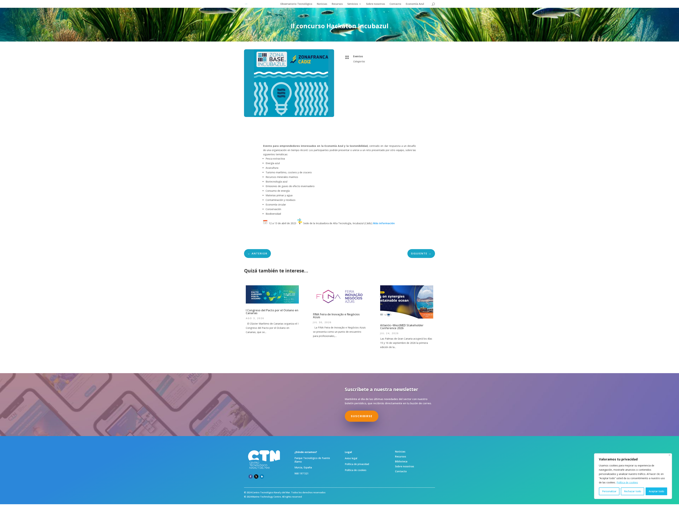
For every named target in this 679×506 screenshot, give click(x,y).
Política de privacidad (357, 464)
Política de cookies (627, 482)
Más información (384, 223)
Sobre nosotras (375, 4)
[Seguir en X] (256, 476)
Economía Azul (415, 4)
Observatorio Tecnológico (296, 4)
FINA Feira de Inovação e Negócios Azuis (336, 315)
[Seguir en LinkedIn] (262, 476)
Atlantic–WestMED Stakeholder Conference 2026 (401, 326)
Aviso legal (351, 458)
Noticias (322, 4)
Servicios (352, 4)
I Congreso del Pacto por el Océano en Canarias (272, 311)
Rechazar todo (632, 491)
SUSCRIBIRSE (361, 416)
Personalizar (609, 491)
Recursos (337, 4)
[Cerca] (669, 455)
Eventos (358, 56)
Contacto (395, 4)
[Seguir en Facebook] (250, 476)
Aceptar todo (656, 491)
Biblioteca (401, 461)
